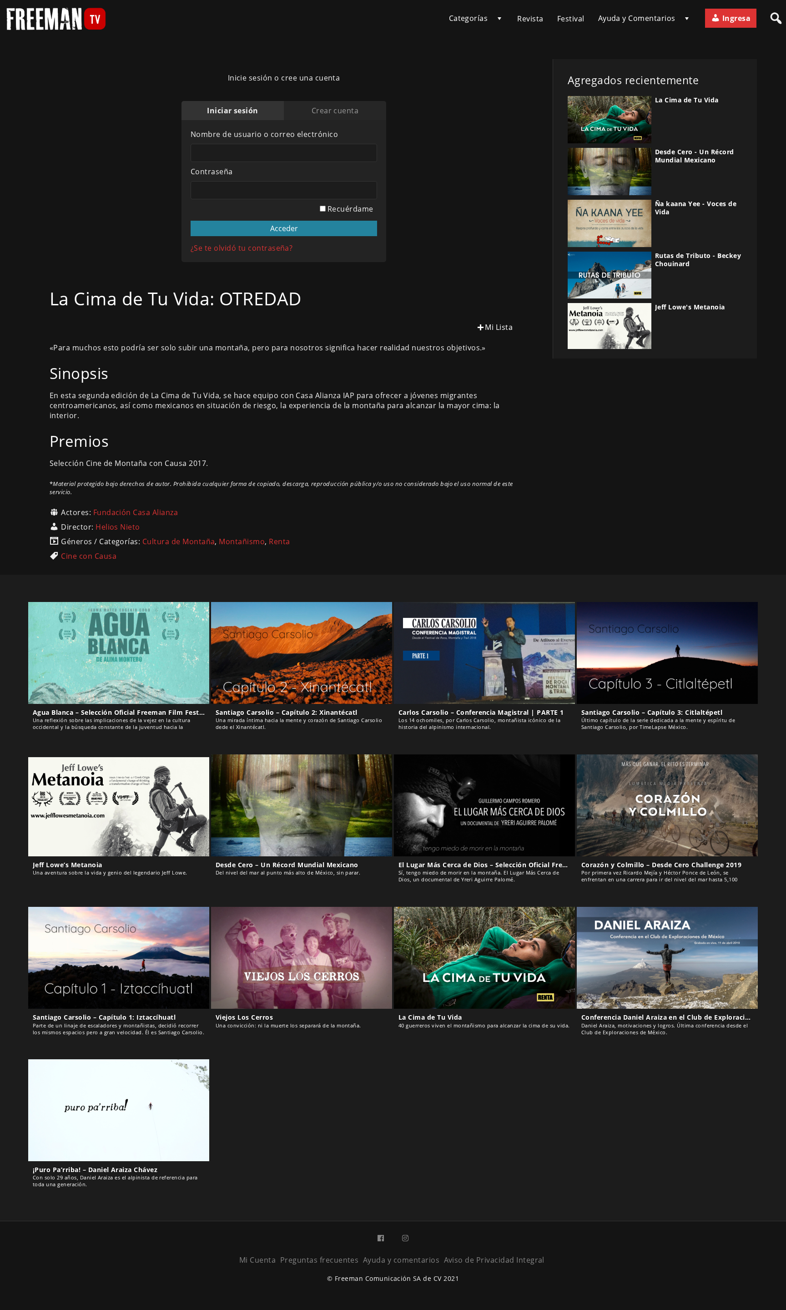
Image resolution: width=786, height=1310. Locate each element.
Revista (530, 19)
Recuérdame (349, 209)
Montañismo (242, 541)
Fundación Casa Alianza (135, 512)
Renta (279, 541)
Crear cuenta (335, 111)
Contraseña (212, 172)
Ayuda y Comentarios (636, 18)
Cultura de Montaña (178, 541)
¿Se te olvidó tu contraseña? (241, 248)
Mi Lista (499, 327)
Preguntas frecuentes (319, 1260)
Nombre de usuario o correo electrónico (264, 134)
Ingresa (735, 18)
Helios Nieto (118, 527)
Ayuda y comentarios (401, 1260)
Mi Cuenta (257, 1260)
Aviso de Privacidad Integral (494, 1260)
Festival (570, 19)
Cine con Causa (88, 556)
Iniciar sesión (232, 111)
